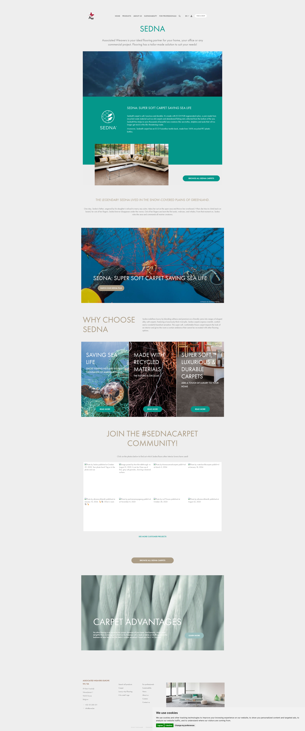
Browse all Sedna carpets (201, 178)
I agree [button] (160, 725)
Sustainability (150, 16)
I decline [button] (168, 725)
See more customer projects (152, 536)
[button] (100, 479)
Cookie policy (150, 727)
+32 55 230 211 (91, 705)
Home (117, 16)
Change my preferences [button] (184, 725)
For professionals (167, 16)
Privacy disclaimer (137, 727)
